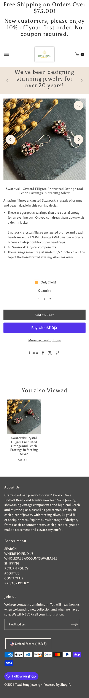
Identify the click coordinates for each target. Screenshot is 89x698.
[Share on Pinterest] (57, 352)
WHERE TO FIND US (18, 554)
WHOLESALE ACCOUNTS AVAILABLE (30, 558)
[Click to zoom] (78, 105)
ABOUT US (11, 573)
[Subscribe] (74, 624)
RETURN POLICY (16, 568)
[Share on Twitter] (50, 352)
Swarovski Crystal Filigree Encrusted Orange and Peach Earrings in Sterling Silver (24, 446)
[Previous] (7, 80)
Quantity (44, 290)
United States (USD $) (31, 644)
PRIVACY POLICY (16, 583)
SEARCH (10, 549)
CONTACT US (13, 578)
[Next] (81, 80)
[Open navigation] (6, 54)
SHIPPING (11, 563)
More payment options (44, 340)
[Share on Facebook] (43, 352)
